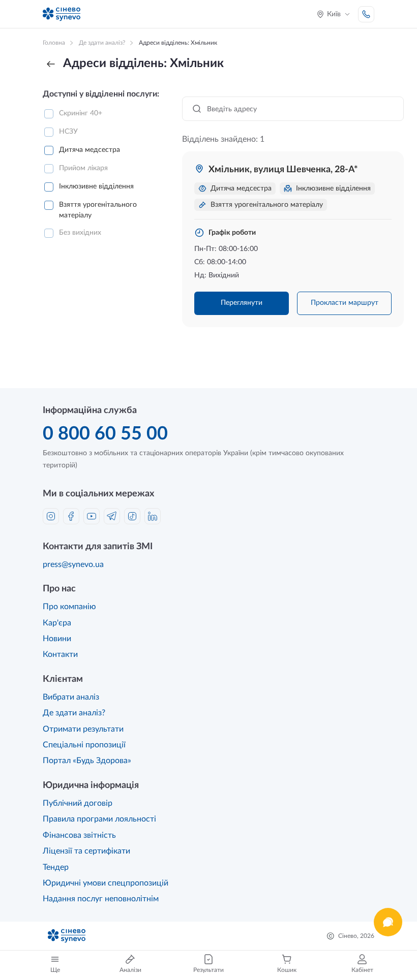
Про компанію (69, 607)
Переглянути (241, 302)
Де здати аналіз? (74, 713)
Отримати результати (83, 729)
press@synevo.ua (73, 564)
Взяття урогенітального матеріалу (98, 210)
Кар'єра (57, 623)
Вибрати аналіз (71, 697)
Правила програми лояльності (99, 819)
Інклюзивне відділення (96, 186)
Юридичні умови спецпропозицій (105, 883)
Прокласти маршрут (344, 302)
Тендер (56, 867)
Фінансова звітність (79, 835)
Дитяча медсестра (89, 149)
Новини (57, 639)
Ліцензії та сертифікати (86, 851)
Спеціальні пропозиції (84, 745)
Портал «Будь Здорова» (87, 761)
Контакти (60, 654)
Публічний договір (77, 803)
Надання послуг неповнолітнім (101, 899)
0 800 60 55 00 (105, 434)
